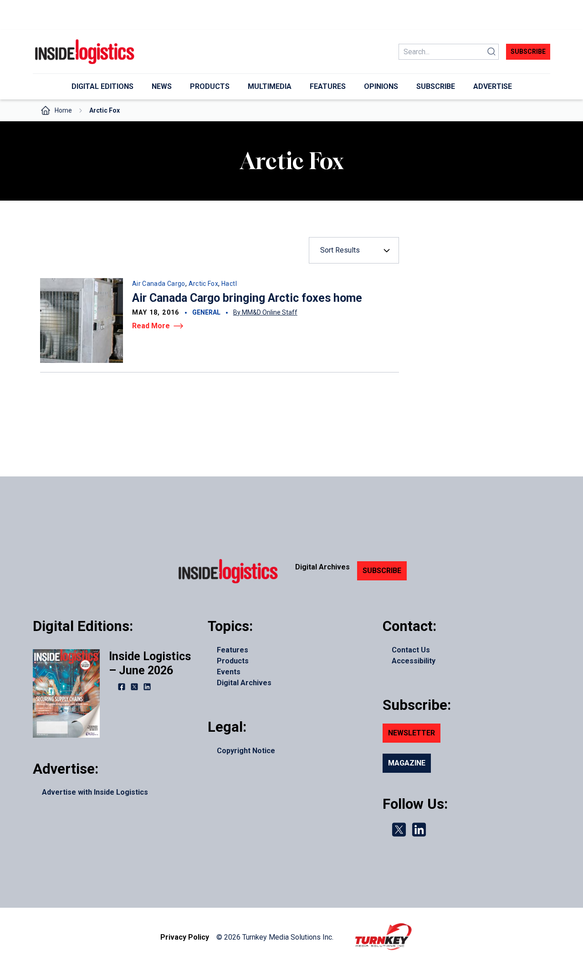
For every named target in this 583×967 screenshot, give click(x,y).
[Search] (491, 52)
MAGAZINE (406, 763)
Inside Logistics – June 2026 (150, 663)
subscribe (528, 51)
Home (63, 110)
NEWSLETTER (411, 733)
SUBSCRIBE (382, 570)
